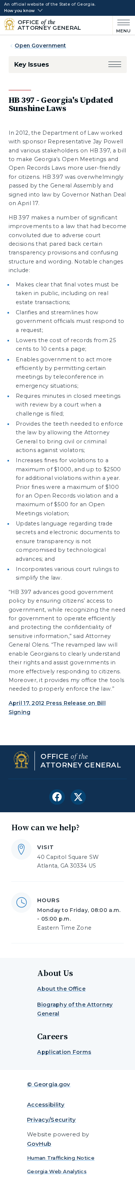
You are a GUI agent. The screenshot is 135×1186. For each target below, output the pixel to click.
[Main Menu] (122, 25)
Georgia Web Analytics (57, 1171)
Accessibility (46, 1104)
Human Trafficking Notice (60, 1158)
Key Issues (31, 64)
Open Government (40, 45)
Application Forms (64, 1052)
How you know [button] (19, 11)
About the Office (61, 988)
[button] (114, 64)
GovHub (39, 1143)
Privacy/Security (51, 1119)
